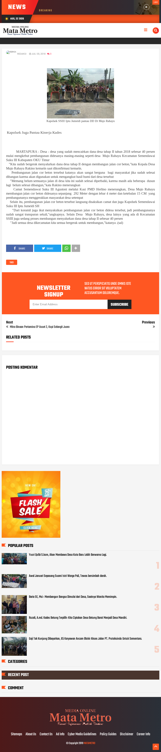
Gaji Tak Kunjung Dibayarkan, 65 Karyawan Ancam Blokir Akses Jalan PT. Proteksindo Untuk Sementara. (85, 639)
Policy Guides (108, 734)
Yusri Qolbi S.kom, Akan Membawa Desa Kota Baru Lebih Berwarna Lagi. (68, 555)
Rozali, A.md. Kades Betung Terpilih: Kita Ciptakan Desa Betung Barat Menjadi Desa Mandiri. (78, 618)
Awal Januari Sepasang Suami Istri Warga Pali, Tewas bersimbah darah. (68, 576)
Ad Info (60, 734)
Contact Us (46, 734)
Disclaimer (126, 734)
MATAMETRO (89, 743)
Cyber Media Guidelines (82, 734)
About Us (31, 734)
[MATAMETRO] (80, 726)
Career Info (143, 734)
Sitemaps (16, 734)
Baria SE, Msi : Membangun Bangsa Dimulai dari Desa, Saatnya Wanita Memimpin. (73, 597)
